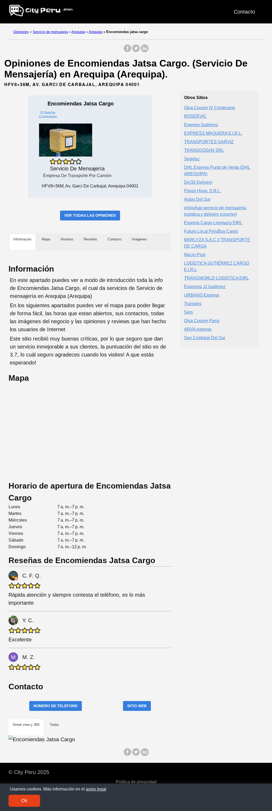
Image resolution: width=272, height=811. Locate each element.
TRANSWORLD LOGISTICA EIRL (216, 278)
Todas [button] (54, 725)
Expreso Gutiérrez (201, 124)
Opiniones (21, 32)
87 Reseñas (47, 112)
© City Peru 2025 (28, 772)
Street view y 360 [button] (25, 725)
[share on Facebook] (127, 51)
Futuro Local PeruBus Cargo (211, 231)
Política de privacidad (136, 782)
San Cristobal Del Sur (204, 337)
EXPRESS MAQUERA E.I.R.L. (213, 133)
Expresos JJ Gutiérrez (205, 286)
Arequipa (78, 32)
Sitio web (137, 706)
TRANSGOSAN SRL (204, 150)
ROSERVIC (195, 116)
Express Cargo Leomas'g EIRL (213, 222)
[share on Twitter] (136, 51)
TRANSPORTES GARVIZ (209, 142)
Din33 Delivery (198, 182)
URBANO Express (201, 295)
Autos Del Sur (197, 199)
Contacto (244, 12)
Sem (188, 312)
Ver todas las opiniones (90, 215)
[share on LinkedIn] (144, 51)
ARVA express (197, 329)
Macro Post (194, 254)
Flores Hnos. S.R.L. (202, 191)
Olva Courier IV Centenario (209, 107)
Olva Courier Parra (201, 320)
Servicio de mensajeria (50, 32)
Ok (24, 800)
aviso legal (96, 789)
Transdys (192, 303)
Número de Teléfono (55, 706)
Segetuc (192, 159)
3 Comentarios (48, 116)
